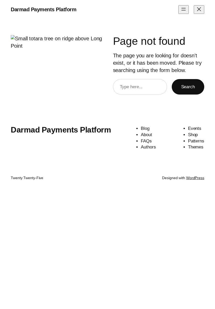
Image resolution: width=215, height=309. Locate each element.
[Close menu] (199, 9)
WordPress (195, 178)
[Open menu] (183, 9)
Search (188, 86)
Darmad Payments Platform (43, 9)
